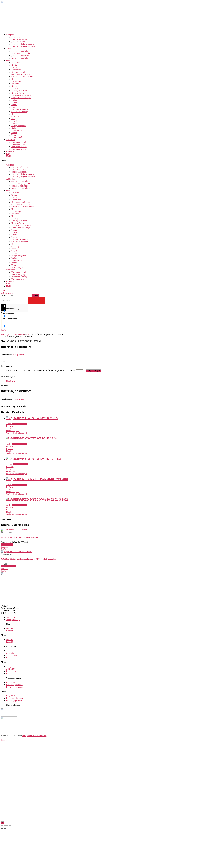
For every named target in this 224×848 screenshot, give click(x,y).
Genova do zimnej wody (21, 74)
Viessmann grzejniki (19, 144)
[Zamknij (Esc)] (2, 825)
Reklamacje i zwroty (14, 685)
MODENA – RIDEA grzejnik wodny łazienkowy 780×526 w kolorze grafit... (28, 559)
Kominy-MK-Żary (19, 91)
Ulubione (10, 156)
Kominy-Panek (17, 93)
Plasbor (14, 123)
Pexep (13, 119)
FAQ (8, 658)
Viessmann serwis (18, 149)
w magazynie (18, 355)
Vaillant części (17, 137)
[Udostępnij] (5, 825)
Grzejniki (10, 35)
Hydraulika (10, 60)
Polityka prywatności (14, 687)
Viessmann (10, 140)
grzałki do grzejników (20, 56)
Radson (14, 128)
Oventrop (15, 116)
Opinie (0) (10, 381)
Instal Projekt (16, 81)
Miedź (14, 105)
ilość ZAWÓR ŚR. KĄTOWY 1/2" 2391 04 (57, 370)
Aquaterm (15, 63)
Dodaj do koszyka (93, 371)
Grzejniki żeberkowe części (22, 77)
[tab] (114, 381)
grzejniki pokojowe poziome (23, 46)
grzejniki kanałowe (19, 39)
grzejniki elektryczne (19, 37)
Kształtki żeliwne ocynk (21, 98)
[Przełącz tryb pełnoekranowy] (7, 825)
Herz (13, 79)
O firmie (9, 628)
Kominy (14, 88)
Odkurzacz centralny (19, 112)
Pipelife (14, 121)
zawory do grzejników (20, 58)
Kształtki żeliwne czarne (21, 95)
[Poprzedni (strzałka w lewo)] (2, 828)
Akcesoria (10, 49)
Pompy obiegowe (18, 126)
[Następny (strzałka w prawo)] (5, 828)
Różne (14, 133)
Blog (8, 154)
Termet (14, 135)
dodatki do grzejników (20, 51)
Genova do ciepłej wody (21, 72)
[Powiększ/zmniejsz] (10, 825)
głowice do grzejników (20, 53)
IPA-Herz (15, 84)
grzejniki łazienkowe (19, 42)
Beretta (14, 65)
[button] (45, 160)
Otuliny (14, 114)
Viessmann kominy (19, 147)
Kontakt (9, 631)
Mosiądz (14, 107)
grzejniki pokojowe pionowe (23, 44)
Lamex (14, 102)
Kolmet (14, 86)
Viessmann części (18, 142)
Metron (14, 100)
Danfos (14, 67)
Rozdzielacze (16, 130)
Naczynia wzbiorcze (19, 109)
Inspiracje (10, 151)
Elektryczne (16, 70)
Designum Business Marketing (34, 735)
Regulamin (10, 682)
